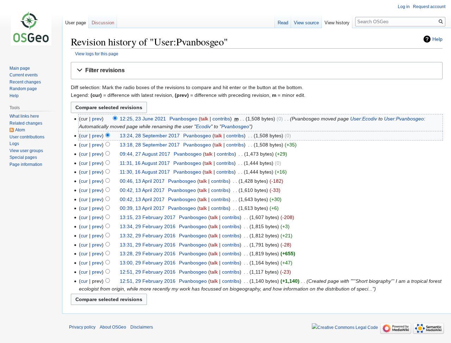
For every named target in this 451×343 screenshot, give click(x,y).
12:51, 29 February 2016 (147, 272)
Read (283, 22)
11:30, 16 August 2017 (145, 172)
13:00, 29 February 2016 (147, 263)
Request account (429, 6)
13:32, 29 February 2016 (147, 235)
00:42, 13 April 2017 (142, 190)
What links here (24, 116)
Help (437, 39)
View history (337, 22)
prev (97, 118)
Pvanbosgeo (235, 126)
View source (306, 22)
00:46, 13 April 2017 (142, 181)
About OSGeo (113, 327)
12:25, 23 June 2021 (143, 118)
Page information (26, 164)
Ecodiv (203, 126)
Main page (20, 68)
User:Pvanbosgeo (404, 118)
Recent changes (25, 82)
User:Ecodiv (363, 118)
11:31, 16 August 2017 (145, 163)
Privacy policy (82, 327)
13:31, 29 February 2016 (147, 245)
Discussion (103, 22)
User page (75, 22)
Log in (404, 6)
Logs (14, 143)
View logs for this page (96, 53)
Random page (23, 88)
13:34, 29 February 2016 (147, 226)
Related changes (26, 123)
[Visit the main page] (31, 28)
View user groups (26, 150)
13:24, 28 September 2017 (150, 135)
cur (84, 135)
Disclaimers (141, 327)
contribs (221, 118)
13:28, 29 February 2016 (147, 253)
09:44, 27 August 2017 (145, 154)
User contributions (27, 137)
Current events (24, 75)
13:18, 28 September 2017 (150, 145)
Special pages (23, 157)
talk (204, 118)
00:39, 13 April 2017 (142, 208)
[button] (257, 70)
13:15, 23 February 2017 (147, 217)
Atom (20, 129)
